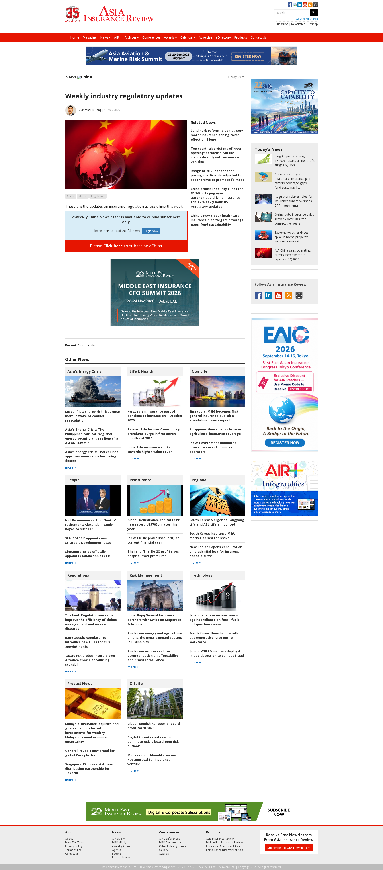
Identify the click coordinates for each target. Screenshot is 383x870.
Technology (202, 575)
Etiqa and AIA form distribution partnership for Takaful (89, 768)
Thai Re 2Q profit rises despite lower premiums (153, 553)
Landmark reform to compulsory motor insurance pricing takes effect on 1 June (217, 134)
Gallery (163, 850)
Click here (113, 245)
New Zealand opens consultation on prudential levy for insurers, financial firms (216, 551)
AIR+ (117, 37)
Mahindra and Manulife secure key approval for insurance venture (151, 759)
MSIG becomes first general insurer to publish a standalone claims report (214, 415)
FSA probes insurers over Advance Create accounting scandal (90, 660)
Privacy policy (73, 846)
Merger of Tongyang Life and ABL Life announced (217, 522)
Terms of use (73, 850)
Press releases (121, 857)
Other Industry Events (172, 846)
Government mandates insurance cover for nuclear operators (213, 447)
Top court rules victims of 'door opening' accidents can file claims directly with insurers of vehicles (216, 155)
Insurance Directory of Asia (223, 846)
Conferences (151, 37)
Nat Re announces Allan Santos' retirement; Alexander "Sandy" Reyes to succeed (90, 524)
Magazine (90, 37)
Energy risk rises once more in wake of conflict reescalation (92, 415)
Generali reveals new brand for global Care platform (90, 753)
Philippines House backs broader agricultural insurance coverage (216, 431)
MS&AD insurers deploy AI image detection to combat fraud (217, 653)
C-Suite (136, 683)
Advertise (205, 37)
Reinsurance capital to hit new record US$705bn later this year (154, 524)
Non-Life (199, 371)
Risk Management (146, 575)
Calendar (186, 37)
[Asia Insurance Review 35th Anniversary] (109, 14)
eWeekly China (121, 846)
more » (70, 467)
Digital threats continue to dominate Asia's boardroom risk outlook (153, 741)
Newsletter (298, 24)
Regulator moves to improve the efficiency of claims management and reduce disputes (91, 622)
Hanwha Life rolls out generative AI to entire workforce (214, 637)
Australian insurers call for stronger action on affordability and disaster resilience (152, 655)
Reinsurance (140, 479)
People (73, 479)
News (104, 37)
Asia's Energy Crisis (84, 371)
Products (240, 37)
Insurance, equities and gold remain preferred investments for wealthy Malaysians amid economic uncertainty (92, 733)
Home (74, 37)
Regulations (78, 575)
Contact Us (259, 37)
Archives (131, 37)
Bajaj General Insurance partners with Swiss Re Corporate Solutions (154, 619)
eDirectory (223, 37)
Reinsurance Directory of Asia (224, 850)
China (70, 196)
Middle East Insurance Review (224, 842)
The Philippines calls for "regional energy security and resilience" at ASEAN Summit (92, 436)
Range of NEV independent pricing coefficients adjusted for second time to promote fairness (217, 175)
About (69, 839)
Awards (169, 37)
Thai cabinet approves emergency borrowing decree (91, 456)
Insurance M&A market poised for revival (212, 535)
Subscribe (282, 24)
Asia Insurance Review (220, 839)
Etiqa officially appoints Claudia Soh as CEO (87, 553)
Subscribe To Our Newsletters (288, 848)
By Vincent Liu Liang (89, 110)
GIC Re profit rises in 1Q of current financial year (153, 540)
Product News (79, 683)
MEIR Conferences (170, 842)
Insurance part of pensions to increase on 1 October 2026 (154, 415)
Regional (199, 479)
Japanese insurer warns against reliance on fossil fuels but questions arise (214, 619)
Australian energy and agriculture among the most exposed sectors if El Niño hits (154, 637)
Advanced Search (307, 19)
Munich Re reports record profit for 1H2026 (153, 725)
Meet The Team (74, 842)
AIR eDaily (118, 839)
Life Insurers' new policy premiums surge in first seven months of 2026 (153, 433)
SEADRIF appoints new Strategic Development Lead (88, 540)
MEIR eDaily (119, 842)
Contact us (71, 854)
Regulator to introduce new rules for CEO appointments (87, 642)
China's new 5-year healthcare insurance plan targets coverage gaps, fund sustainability (217, 220)
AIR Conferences (169, 839)
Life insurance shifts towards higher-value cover (149, 449)
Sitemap (313, 24)
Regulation (97, 196)
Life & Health (141, 371)
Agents (116, 850)
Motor (82, 196)
